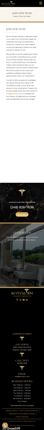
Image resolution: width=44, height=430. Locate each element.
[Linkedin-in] (27, 300)
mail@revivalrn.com (22, 376)
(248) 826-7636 (22, 207)
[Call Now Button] (5, 425)
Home (16, 16)
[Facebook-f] (17, 300)
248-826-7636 (22, 363)
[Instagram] (20, 300)
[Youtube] (24, 300)
